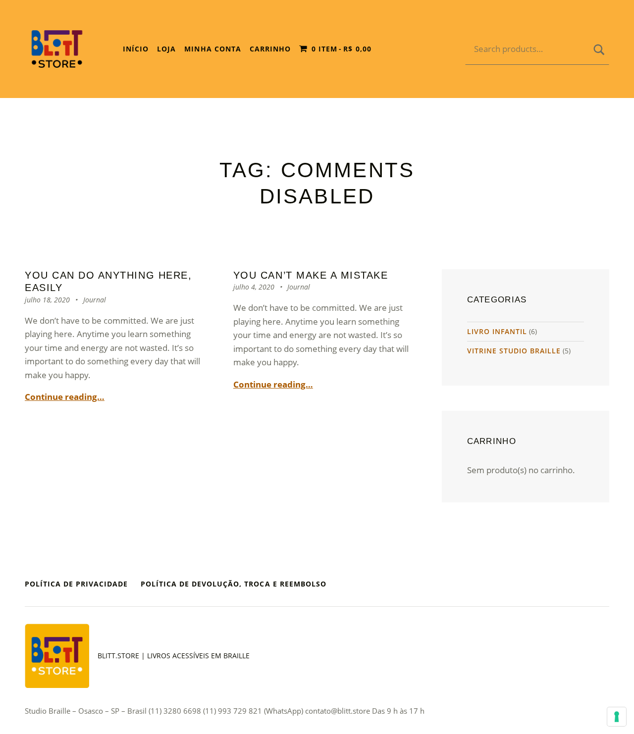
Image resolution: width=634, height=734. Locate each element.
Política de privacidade (76, 583)
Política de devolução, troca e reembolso (233, 583)
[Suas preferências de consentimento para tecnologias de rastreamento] (616, 716)
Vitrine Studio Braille (514, 350)
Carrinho (270, 48)
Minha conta (212, 48)
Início (136, 48)
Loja (166, 48)
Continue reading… (65, 396)
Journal (94, 299)
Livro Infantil (497, 331)
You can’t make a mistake (310, 275)
